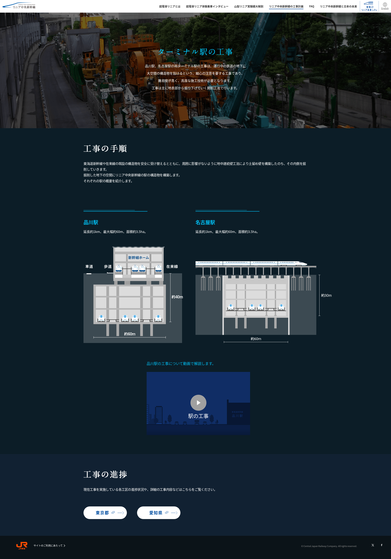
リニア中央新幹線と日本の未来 (338, 6)
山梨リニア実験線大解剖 (248, 6)
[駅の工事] (198, 433)
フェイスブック (381, 545)
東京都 (102, 513)
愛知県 (156, 513)
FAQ (311, 6)
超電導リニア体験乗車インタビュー (207, 6)
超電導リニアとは (169, 6)
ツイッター (372, 545)
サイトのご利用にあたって (48, 545)
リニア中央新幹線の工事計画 (286, 6)
